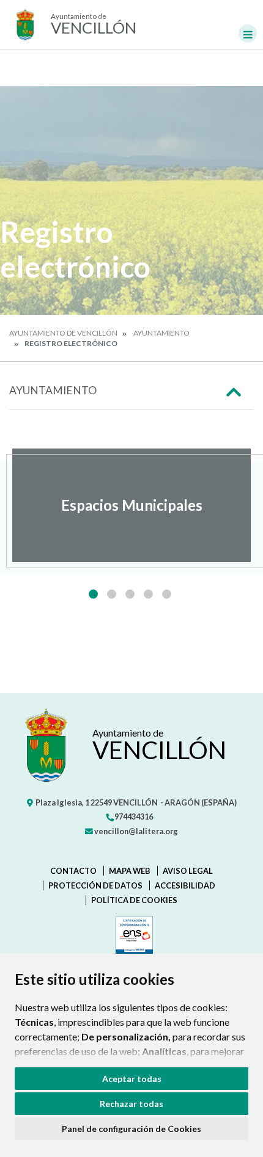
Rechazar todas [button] (131, 1103)
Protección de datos (95, 885)
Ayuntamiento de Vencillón (63, 332)
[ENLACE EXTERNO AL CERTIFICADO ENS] (132, 938)
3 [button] (130, 594)
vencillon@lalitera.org (135, 831)
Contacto (73, 871)
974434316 (133, 816)
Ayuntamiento (161, 332)
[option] (131, 505)
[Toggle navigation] (248, 33)
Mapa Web (129, 871)
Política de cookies (134, 900)
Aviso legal (188, 871)
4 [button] (148, 594)
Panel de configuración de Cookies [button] (131, 1128)
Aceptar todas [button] (131, 1078)
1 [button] (93, 594)
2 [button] (111, 594)
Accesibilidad (185, 885)
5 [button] (166, 594)
